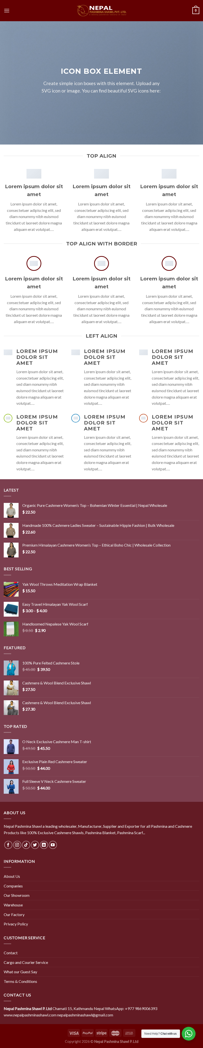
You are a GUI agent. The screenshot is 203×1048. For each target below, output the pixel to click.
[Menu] (7, 10)
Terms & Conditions (20, 981)
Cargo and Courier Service (26, 962)
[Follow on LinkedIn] (44, 845)
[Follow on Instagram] (17, 845)
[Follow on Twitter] (35, 845)
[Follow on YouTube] (53, 845)
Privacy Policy (16, 923)
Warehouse (13, 904)
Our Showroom (16, 895)
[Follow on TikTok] (26, 845)
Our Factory (14, 914)
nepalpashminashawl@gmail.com (85, 1014)
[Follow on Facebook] (8, 845)
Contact (11, 952)
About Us (12, 876)
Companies (13, 885)
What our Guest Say (20, 971)
